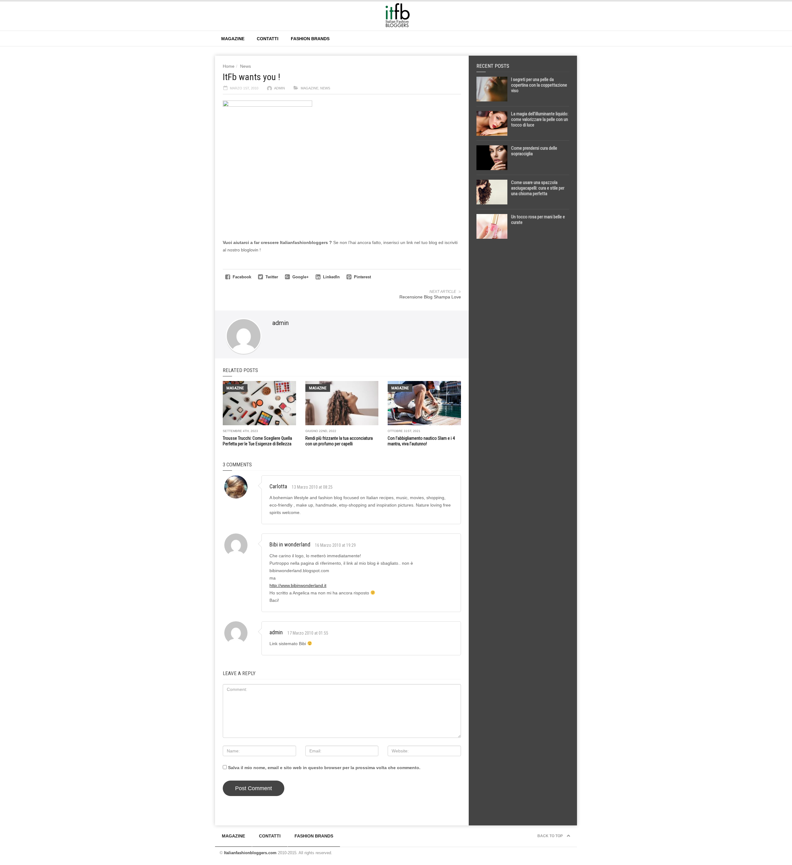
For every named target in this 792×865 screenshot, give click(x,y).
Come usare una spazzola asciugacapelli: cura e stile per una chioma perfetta (537, 188)
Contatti (267, 38)
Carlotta (278, 486)
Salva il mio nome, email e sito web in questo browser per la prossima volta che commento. (324, 767)
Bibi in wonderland (289, 544)
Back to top (550, 836)
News (245, 66)
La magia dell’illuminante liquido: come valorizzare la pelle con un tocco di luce (539, 119)
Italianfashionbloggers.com (250, 852)
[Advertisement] (522, 341)
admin (279, 88)
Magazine (232, 38)
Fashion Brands (310, 38)
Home (229, 66)
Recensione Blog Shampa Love (430, 296)
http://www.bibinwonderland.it (297, 585)
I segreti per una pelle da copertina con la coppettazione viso (539, 85)
